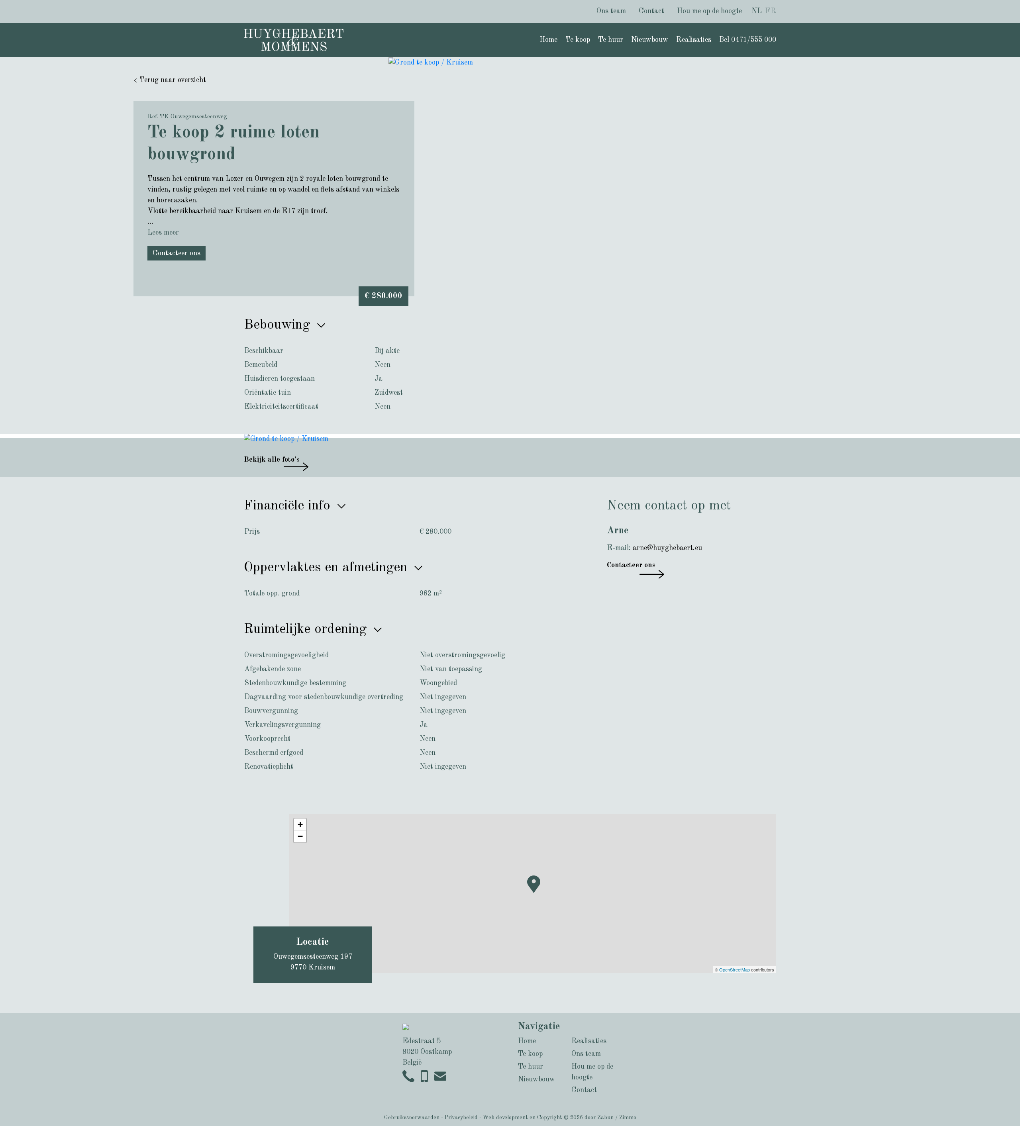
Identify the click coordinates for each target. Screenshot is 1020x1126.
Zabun (605, 1117)
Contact (651, 11)
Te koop (577, 39)
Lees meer (163, 232)
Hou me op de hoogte (709, 11)
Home (548, 39)
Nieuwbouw (649, 39)
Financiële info (289, 506)
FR (770, 11)
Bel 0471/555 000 (747, 39)
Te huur (610, 39)
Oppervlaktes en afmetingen (327, 567)
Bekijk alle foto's (272, 459)
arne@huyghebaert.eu (667, 548)
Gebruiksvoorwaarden (411, 1117)
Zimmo (627, 1117)
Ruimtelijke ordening (307, 629)
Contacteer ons (176, 253)
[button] (535, 895)
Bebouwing (279, 325)
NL (756, 11)
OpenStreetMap (734, 969)
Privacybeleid (461, 1117)
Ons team (611, 11)
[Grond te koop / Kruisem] (430, 62)
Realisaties (693, 39)
